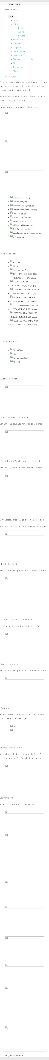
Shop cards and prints (23, 59)
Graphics (17, 47)
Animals (21, 32)
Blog (15, 63)
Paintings (17, 24)
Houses (21, 36)
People (21, 28)
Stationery (17, 55)
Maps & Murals (19, 51)
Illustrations (18, 43)
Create (20, 1055)
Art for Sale (18, 40)
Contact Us (18, 67)
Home (15, 20)
